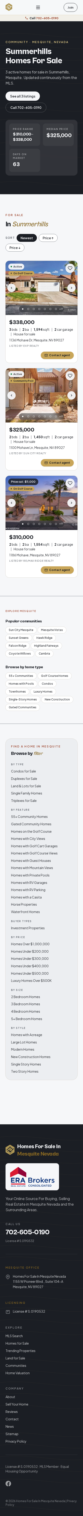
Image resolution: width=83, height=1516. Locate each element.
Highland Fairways (46, 645)
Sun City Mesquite (21, 630)
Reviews (12, 1411)
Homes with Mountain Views (32, 868)
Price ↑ (48, 238)
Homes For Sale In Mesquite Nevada (40, 1501)
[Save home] (70, 268)
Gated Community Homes (31, 824)
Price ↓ (15, 248)
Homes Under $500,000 (30, 973)
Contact (12, 1419)
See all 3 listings (22, 96)
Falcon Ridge (17, 645)
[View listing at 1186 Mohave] (41, 503)
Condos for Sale (23, 771)
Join (71, 7)
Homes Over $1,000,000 (30, 944)
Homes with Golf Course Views (34, 853)
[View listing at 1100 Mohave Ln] (41, 395)
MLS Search (14, 1336)
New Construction (57, 699)
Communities (16, 1365)
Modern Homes (22, 1049)
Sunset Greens (19, 638)
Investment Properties (28, 928)
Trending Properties (21, 1351)
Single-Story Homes (23, 699)
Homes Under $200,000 (30, 951)
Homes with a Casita (26, 897)
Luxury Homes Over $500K (31, 980)
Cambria (44, 653)
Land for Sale (15, 1358)
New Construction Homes (30, 1057)
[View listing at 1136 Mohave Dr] (41, 288)
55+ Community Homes (29, 816)
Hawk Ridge (44, 638)
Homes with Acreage (26, 1035)
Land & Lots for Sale (26, 786)
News (10, 1426)
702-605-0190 (28, 1232)
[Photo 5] (45, 309)
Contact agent (59, 355)
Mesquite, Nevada (50, 42)
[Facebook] (8, 1483)
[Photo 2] (28, 309)
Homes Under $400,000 (30, 966)
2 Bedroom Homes (25, 997)
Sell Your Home (17, 1404)
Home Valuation (18, 1373)
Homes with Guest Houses (31, 860)
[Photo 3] (34, 309)
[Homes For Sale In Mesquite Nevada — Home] (9, 7)
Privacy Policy (16, 1441)
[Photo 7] (56, 309)
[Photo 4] (39, 309)
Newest (27, 238)
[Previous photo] (11, 288)
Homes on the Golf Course (31, 831)
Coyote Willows (20, 653)
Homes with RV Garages (29, 882)
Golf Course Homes (54, 676)
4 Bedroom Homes (25, 1011)
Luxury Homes (43, 691)
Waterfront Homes (25, 912)
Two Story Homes (25, 1071)
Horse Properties (24, 904)
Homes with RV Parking (28, 890)
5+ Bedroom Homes (26, 1019)
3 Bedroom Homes (25, 1004)
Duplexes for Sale (24, 778)
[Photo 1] (23, 309)
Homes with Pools (21, 683)
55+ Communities (21, 676)
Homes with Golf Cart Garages (34, 846)
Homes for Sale (17, 1343)
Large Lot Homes (24, 1042)
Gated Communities (22, 707)
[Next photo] (71, 288)
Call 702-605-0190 (26, 107)
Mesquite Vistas (52, 630)
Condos (47, 683)
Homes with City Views (28, 838)
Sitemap (12, 1434)
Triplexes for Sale (24, 800)
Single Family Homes (26, 793)
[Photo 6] (50, 309)
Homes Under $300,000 (30, 958)
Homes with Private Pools (30, 875)
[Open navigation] (38, 7)
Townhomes (17, 691)
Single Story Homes (26, 1064)
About (10, 1397)
